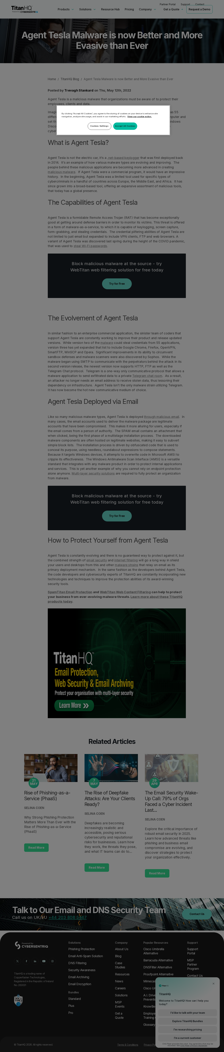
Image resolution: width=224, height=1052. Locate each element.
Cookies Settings (99, 126)
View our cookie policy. (139, 116)
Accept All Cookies (125, 126)
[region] (113, 120)
